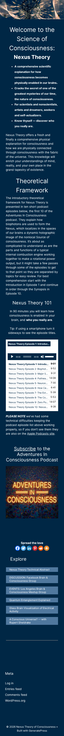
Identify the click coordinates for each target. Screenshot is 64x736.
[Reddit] (40, 548)
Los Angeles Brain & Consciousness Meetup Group (27, 590)
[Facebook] (17, 548)
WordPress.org (15, 700)
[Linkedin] (29, 548)
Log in (9, 683)
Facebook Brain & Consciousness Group (28, 579)
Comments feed (16, 695)
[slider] (50, 356)
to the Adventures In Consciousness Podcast (32, 454)
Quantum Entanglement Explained (29, 600)
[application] (32, 356)
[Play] (12, 356)
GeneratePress (38, 730)
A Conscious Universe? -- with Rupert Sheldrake (28, 621)
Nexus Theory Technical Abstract (29, 569)
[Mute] (42, 356)
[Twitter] (23, 548)
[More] (46, 548)
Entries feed (13, 689)
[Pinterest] (35, 548)
